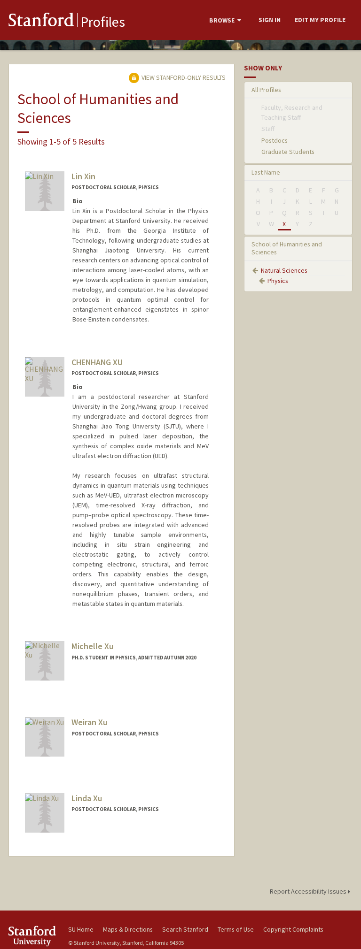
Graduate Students (287, 151)
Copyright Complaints (293, 929)
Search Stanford (185, 929)
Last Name (265, 172)
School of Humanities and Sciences (286, 248)
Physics (277, 280)
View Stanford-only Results (183, 77)
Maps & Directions (128, 929)
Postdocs (274, 140)
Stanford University (33, 936)
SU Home (81, 929)
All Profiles (266, 89)
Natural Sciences (284, 270)
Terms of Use (236, 929)
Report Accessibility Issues (309, 891)
